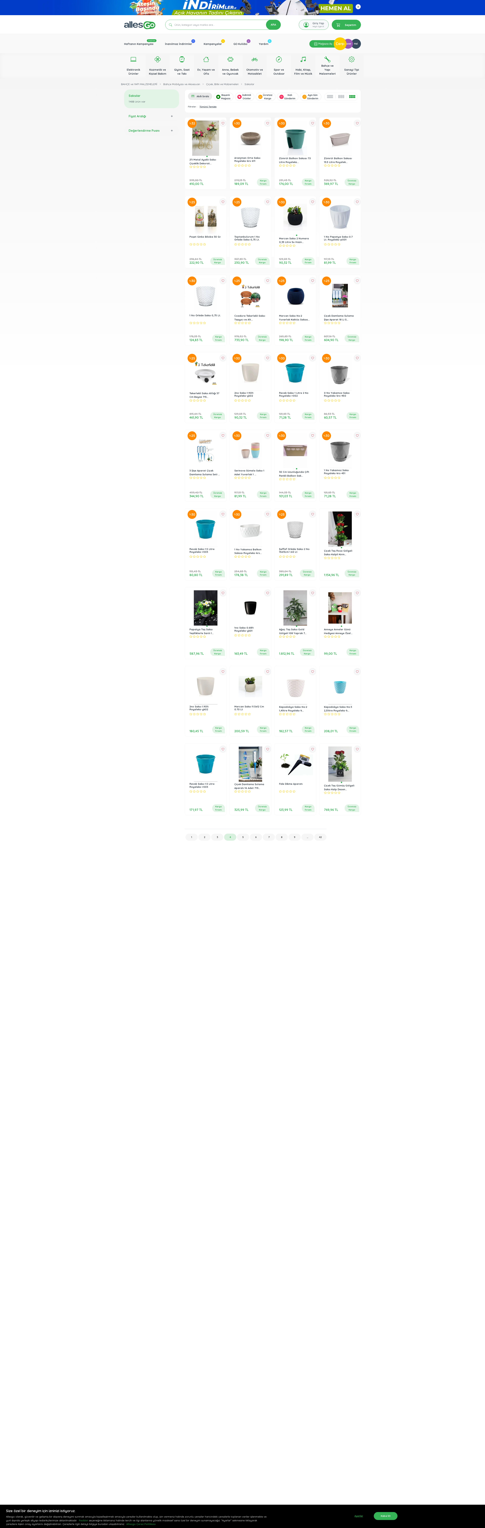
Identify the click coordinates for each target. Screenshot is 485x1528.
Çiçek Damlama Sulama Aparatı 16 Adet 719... (249, 786)
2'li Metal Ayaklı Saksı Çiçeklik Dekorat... (202, 161)
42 (320, 837)
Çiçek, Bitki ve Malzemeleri (222, 84)
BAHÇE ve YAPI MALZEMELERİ (139, 84)
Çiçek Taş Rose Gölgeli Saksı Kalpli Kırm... (338, 552)
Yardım (263, 44)
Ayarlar (358, 1515)
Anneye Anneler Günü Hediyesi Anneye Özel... (338, 631)
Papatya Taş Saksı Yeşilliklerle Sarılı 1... (201, 631)
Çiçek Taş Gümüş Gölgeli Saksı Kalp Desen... (339, 787)
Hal (356, 43)
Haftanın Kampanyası (138, 44)
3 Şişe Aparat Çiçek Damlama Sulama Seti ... (204, 472)
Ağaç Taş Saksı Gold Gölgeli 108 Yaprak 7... (292, 631)
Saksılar (249, 84)
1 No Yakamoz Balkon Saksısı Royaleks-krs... (248, 551)
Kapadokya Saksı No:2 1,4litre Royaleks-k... (293, 708)
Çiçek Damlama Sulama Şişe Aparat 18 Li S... (339, 317)
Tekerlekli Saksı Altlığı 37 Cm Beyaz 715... (204, 395)
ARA (273, 24)
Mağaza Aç (325, 43)
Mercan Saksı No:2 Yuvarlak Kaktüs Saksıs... (294, 317)
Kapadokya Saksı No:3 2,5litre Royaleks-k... (338, 708)
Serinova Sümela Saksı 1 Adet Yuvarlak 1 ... (249, 472)
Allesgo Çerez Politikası (141, 1524)
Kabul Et (385, 1515)
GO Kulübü (240, 44)
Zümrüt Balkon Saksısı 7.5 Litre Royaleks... (295, 160)
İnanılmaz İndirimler (178, 44)
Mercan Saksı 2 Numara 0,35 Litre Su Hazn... (294, 240)
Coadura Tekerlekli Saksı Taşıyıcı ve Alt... (249, 317)
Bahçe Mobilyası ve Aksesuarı (181, 84)
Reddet (83, 1520)
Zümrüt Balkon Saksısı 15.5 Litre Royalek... (338, 160)
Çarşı (340, 44)
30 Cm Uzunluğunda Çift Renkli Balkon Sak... (294, 473)
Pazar (348, 43)
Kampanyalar (213, 44)
